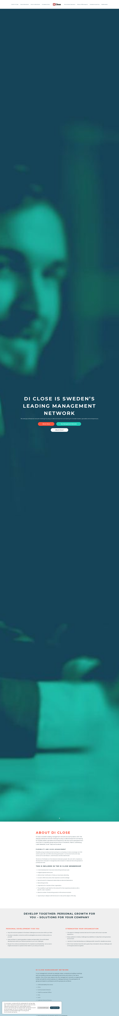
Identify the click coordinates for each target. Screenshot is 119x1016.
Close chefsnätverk (24, 4)
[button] (59, 818)
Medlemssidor (104, 4)
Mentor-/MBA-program (82, 4)
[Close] (57, 4)
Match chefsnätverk (35, 4)
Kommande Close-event (69, 4)
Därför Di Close (14, 4)
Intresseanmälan (46, 4)
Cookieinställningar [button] (43, 1007)
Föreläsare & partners (94, 4)
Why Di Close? (59, 430)
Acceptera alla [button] (55, 1007)
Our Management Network (69, 424)
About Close (46, 424)
